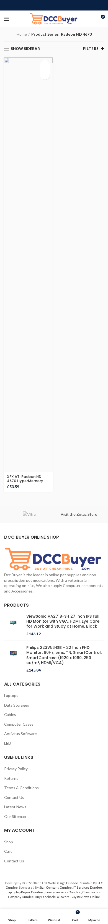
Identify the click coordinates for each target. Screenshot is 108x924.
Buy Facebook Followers (52, 897)
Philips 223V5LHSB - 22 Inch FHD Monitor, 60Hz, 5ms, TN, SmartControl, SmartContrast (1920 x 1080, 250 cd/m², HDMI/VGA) (64, 655)
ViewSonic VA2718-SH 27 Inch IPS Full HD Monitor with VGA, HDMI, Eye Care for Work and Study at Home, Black (62, 621)
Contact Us (14, 797)
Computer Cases (19, 724)
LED (7, 743)
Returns (11, 778)
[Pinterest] (54, 5)
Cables (10, 714)
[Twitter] (48, 5)
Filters (91, 48)
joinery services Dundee (63, 892)
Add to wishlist (45, 75)
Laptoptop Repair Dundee (25, 892)
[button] (45, 65)
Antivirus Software (20, 733)
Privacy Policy (16, 768)
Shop (8, 841)
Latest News (15, 806)
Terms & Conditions (21, 787)
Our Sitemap (15, 816)
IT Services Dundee (87, 887)
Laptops (11, 695)
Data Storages (16, 705)
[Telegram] (67, 5)
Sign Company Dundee (55, 887)
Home (22, 34)
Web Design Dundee (63, 883)
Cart (8, 851)
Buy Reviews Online (85, 897)
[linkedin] (60, 5)
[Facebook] (41, 5)
